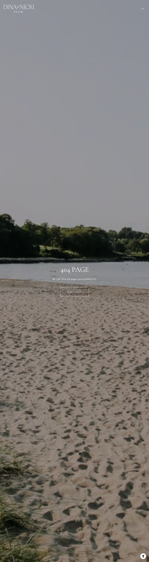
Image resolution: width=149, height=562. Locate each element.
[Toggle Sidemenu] (143, 9)
